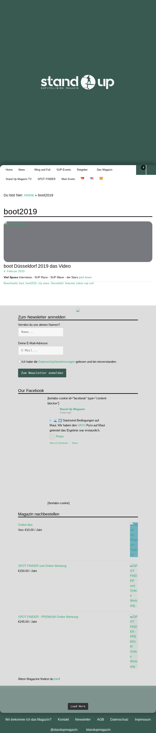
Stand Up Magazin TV (19, 179)
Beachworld (10, 283)
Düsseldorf (57, 283)
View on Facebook (59, 443)
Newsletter (83, 719)
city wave (43, 283)
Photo (60, 436)
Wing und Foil (42, 169)
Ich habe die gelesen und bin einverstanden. (69, 361)
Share (75, 443)
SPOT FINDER (46, 179)
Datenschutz (119, 719)
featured (70, 283)
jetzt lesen (85, 277)
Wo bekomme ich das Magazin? (28, 719)
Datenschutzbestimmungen (56, 361)
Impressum (143, 719)
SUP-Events (63, 169)
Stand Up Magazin (72, 409)
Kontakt (63, 719)
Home (9, 169)
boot (21, 283)
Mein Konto (68, 179)
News (21, 169)
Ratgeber (82, 169)
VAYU (82, 425)
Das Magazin (104, 169)
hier (56, 679)
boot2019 (31, 283)
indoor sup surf (85, 283)
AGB (100, 719)
